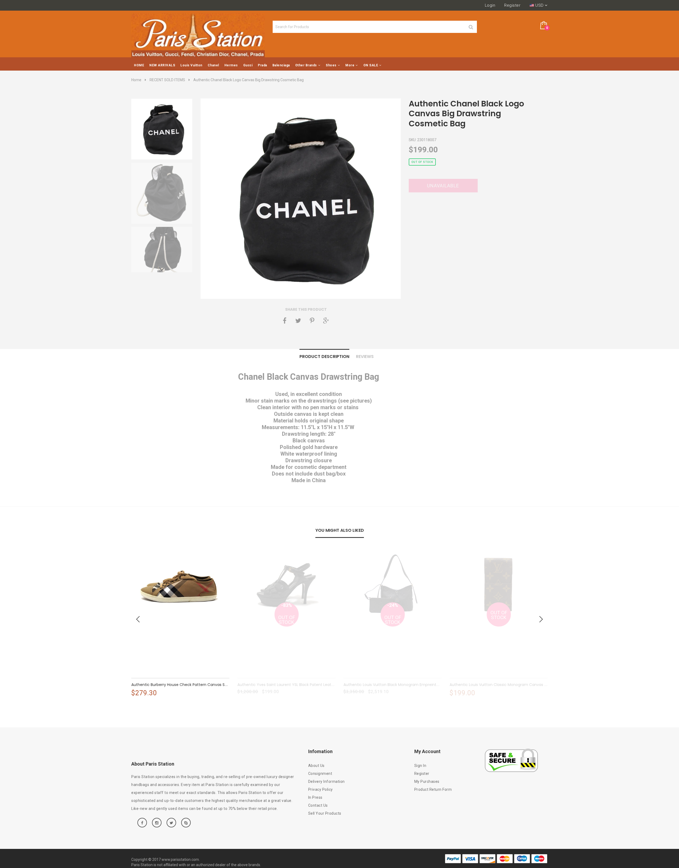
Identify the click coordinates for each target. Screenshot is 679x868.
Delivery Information (326, 781)
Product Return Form (433, 789)
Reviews (365, 356)
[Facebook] (284, 320)
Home (136, 80)
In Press (315, 797)
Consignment (320, 773)
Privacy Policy (320, 789)
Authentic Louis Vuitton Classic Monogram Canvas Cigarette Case (511, 684)
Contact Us (318, 805)
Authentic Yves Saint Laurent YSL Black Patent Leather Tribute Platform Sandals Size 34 (317, 684)
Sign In (420, 765)
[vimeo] (312, 320)
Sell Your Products (324, 813)
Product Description (324, 356)
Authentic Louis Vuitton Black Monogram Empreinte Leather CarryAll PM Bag (413, 684)
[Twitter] (298, 320)
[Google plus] (326, 320)
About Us (316, 765)
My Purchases (426, 781)
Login (490, 5)
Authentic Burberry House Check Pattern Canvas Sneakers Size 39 (192, 684)
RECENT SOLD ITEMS (167, 80)
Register (512, 5)
